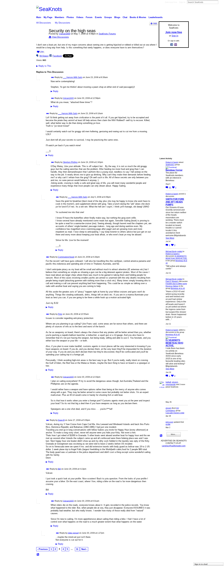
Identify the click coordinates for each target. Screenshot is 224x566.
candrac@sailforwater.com (173, 446)
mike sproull (73, 533)
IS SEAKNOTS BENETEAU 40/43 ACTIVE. (174, 343)
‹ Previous (42, 549)
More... (173, 434)
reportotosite (171, 384)
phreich (175, 382)
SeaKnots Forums (107, 34)
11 (77, 549)
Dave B (61, 420)
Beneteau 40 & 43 (178, 288)
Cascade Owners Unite (175, 413)
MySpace (44, 56)
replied (179, 251)
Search (221, 2)
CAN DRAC (59, 562)
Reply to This (43, 66)
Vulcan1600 (64, 34)
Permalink (52, 77)
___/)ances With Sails (72, 77)
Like (42, 52)
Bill (59, 469)
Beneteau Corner (174, 170)
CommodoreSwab (66, 257)
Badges (151, 562)
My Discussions (62, 23)
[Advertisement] (173, 99)
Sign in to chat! (201, 564)
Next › (84, 549)
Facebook (57, 56)
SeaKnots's (170, 165)
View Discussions (60, 37)
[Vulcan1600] (41, 38)
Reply (54, 91)
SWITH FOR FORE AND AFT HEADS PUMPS (175, 202)
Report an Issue (164, 562)
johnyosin (169, 422)
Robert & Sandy (172, 162)
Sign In (182, 2)
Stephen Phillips (70, 162)
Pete (60, 314)
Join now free (171, 2)
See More (170, 238)
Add (155, 23)
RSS (38, 554)
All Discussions (43, 23)
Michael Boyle (171, 251)
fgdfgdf (168, 382)
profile (168, 424)
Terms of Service (181, 562)
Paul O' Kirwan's (172, 281)
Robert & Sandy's (173, 254)
